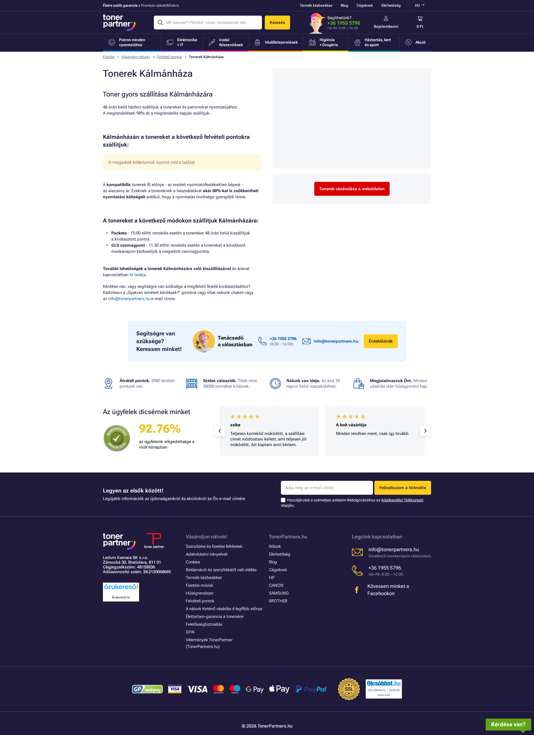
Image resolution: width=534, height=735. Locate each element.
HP (272, 577)
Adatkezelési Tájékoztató (402, 500)
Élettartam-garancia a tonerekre (215, 616)
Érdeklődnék (381, 341)
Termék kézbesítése (316, 5)
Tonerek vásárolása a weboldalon (352, 188)
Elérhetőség (391, 5)
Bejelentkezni (386, 26)
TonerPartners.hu (288, 537)
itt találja (137, 274)
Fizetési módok (199, 585)
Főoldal (108, 57)
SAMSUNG (279, 593)
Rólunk (275, 546)
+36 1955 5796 (343, 23)
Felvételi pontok (169, 57)
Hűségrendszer (200, 593)
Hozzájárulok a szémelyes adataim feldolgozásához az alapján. (352, 503)
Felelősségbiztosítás (204, 624)
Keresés (277, 22)
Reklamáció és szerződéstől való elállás (221, 569)
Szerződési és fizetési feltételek (214, 546)
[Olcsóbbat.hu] (383, 683)
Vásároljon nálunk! (135, 57)
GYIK (190, 632)
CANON (276, 585)
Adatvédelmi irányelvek (207, 554)
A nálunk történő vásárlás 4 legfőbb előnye (224, 608)
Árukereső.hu (121, 597)
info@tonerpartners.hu (129, 298)
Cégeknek (365, 5)
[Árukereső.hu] (121, 589)
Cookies (193, 562)
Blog (344, 5)
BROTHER (278, 600)
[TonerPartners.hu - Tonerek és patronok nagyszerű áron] (119, 22)
